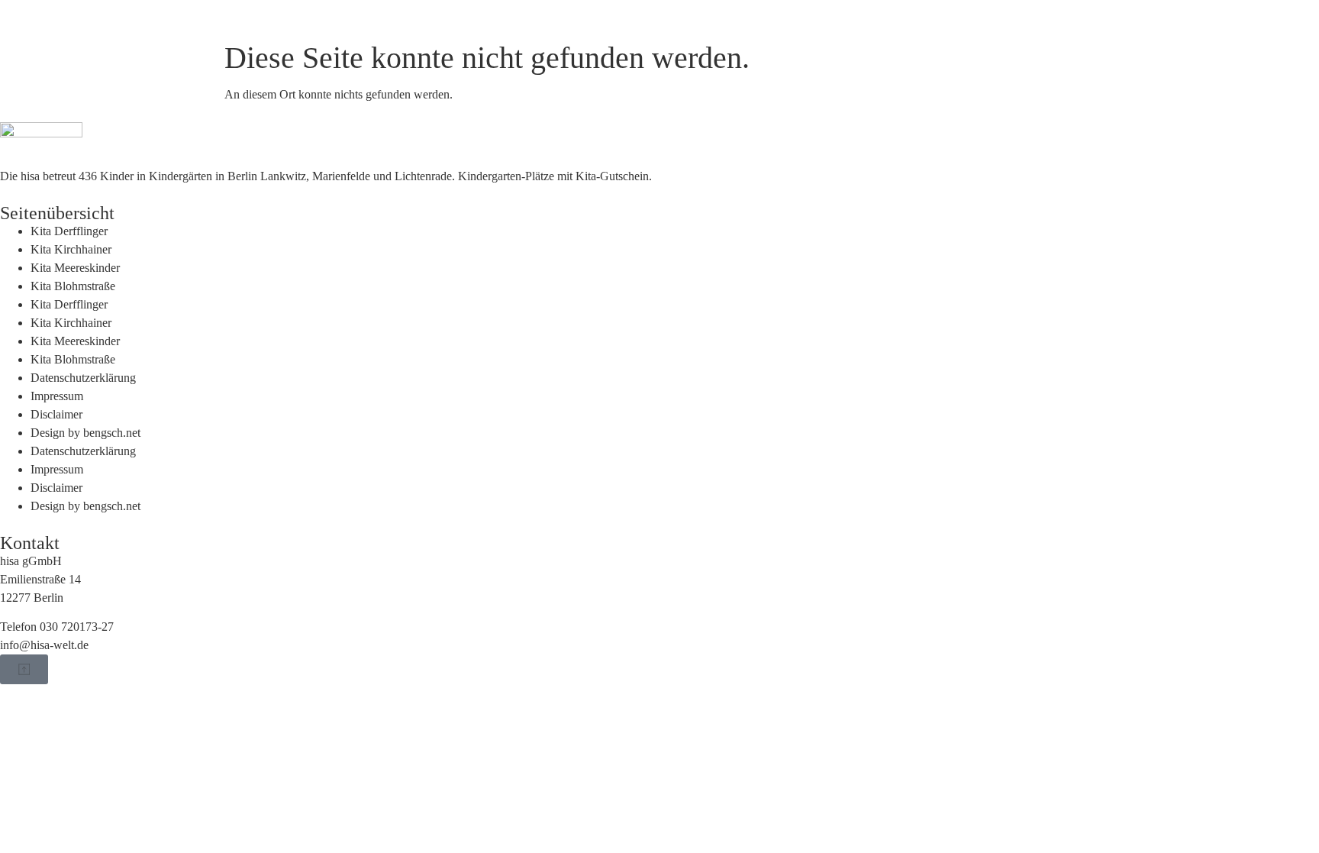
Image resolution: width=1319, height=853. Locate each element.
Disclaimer (56, 414)
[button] (24, 669)
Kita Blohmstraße (73, 285)
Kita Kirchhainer (71, 249)
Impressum (57, 395)
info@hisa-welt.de (44, 644)
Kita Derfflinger (69, 231)
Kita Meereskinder (75, 267)
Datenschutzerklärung (83, 377)
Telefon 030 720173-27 (57, 626)
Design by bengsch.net (85, 432)
